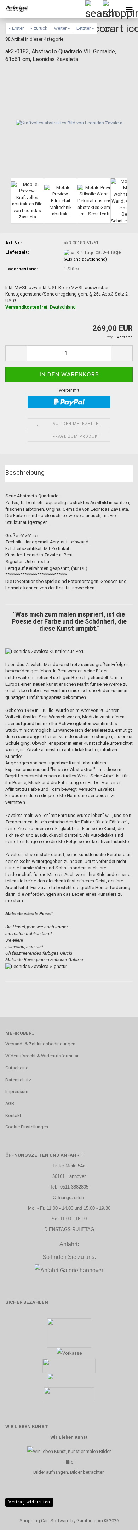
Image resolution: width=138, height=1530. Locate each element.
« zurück (38, 28)
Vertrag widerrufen (29, 1502)
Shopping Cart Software (44, 1520)
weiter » (62, 28)
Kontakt (13, 1115)
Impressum (16, 1091)
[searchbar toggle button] (94, 9)
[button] (16, 353)
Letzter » (85, 28)
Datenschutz (18, 1079)
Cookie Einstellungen (26, 1126)
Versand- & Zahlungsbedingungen (40, 1043)
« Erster (16, 28)
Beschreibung (25, 472)
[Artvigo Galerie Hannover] (14, 9)
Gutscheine (16, 1067)
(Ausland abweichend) (85, 259)
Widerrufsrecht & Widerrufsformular (42, 1055)
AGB (9, 1103)
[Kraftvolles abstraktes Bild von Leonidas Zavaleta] (69, 122)
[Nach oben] (118, 1519)
